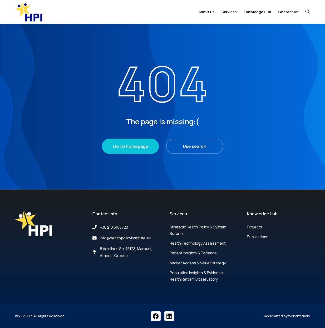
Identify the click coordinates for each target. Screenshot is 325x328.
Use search (194, 146)
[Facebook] (156, 316)
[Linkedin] (169, 316)
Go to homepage (130, 146)
